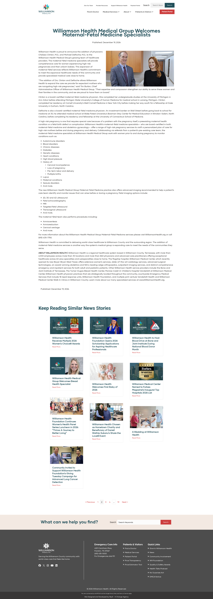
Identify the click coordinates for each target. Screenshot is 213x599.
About (126, 12)
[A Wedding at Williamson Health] (146, 417)
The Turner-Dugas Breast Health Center (85, 271)
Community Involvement (160, 556)
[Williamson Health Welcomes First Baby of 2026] (106, 371)
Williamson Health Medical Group (54, 57)
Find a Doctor (130, 548)
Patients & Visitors (143, 12)
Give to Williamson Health (161, 548)
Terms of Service (123, 593)
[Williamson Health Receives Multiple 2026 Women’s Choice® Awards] (66, 325)
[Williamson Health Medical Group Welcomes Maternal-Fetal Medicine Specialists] (140, 68)
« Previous (90, 502)
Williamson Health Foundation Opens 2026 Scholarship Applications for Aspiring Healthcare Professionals (105, 343)
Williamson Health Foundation (96, 277)
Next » (125, 502)
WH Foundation (156, 560)
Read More (56, 347)
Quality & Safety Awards (160, 564)
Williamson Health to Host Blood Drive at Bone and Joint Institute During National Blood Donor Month (146, 343)
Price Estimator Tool (133, 564)
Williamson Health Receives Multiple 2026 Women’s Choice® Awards (66, 340)
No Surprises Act (157, 572)
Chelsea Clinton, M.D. (48, 54)
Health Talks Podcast (159, 568)
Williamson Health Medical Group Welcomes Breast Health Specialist (66, 381)
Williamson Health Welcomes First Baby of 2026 (104, 387)
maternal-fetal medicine (64, 60)
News (152, 552)
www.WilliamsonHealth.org (151, 280)
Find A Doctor (93, 12)
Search (146, 5)
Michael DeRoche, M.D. (75, 54)
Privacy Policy (113, 593)
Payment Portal (135, 5)
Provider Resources (102, 5)
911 (113, 556)
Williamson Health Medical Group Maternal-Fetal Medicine (97, 234)
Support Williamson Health (119, 5)
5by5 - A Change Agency (119, 597)
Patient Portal (167, 12)
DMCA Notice (155, 577)
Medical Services (110, 12)
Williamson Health (47, 51)
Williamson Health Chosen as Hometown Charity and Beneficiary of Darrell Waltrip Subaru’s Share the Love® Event (106, 430)
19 (118, 502)
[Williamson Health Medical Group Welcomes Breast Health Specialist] (66, 366)
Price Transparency (133, 560)
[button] (170, 5)
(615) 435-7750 (45, 237)
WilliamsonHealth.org (155, 234)
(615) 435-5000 (100, 553)
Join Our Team (88, 5)
